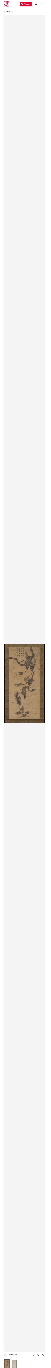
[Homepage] (6, 4)
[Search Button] (36, 4)
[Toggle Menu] (43, 4)
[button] (24, 683)
